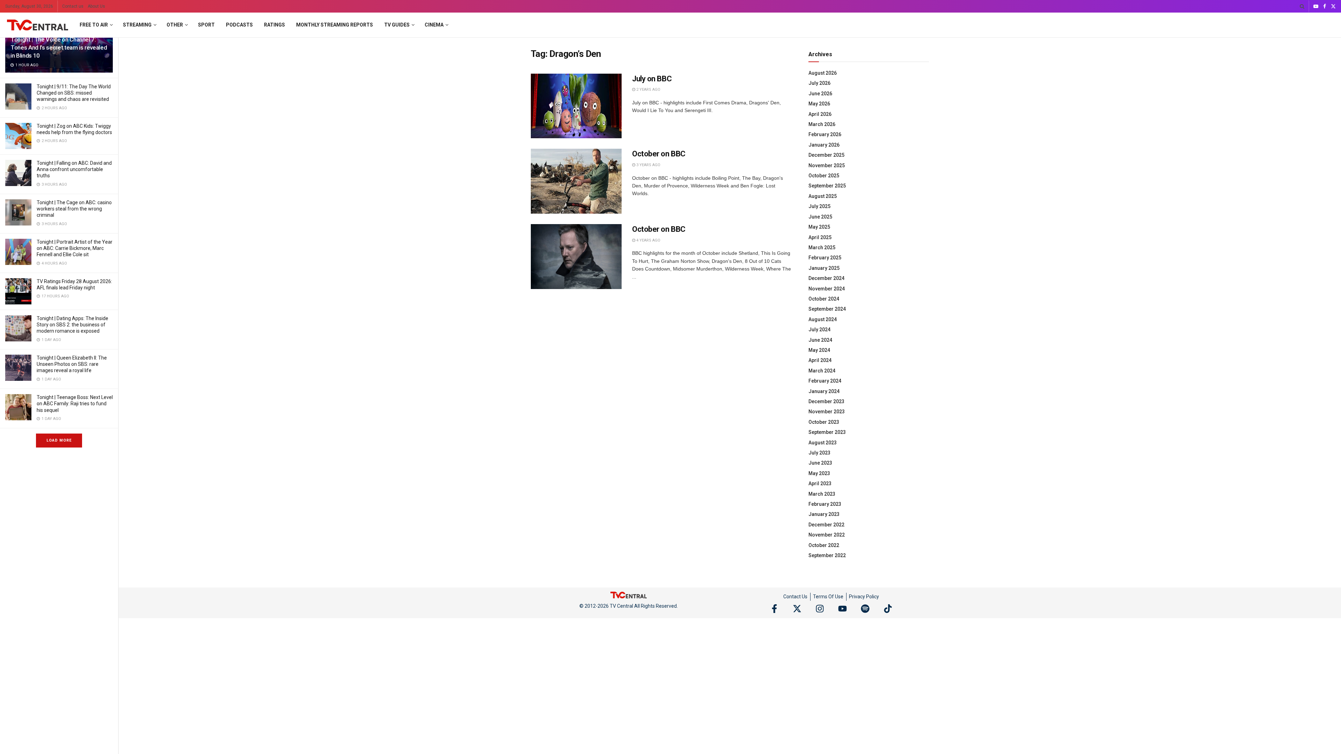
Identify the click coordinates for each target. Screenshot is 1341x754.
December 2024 (826, 278)
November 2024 (826, 288)
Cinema (434, 25)
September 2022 (827, 555)
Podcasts (239, 25)
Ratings (274, 25)
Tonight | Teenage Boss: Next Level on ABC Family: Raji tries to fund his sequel (75, 403)
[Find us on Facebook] (1324, 6)
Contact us (72, 6)
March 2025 (821, 247)
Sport (206, 25)
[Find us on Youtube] (1315, 6)
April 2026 (819, 114)
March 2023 (821, 494)
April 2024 (819, 360)
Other (175, 25)
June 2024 (820, 340)
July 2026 (819, 83)
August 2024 (822, 319)
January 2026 (824, 145)
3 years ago (647, 165)
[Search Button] (1302, 6)
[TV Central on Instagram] (819, 608)
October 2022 (823, 545)
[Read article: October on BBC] (576, 181)
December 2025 (826, 155)
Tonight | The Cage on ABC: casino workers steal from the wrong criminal (74, 209)
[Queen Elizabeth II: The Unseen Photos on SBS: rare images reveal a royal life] (18, 368)
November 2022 (826, 535)
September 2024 (827, 309)
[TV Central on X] (797, 608)
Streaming (137, 25)
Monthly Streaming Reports (334, 25)
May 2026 (819, 103)
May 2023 (819, 473)
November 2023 (826, 411)
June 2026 (820, 93)
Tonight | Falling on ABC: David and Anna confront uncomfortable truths (74, 169)
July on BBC (652, 78)
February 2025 (824, 257)
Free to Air (94, 25)
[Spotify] (865, 608)
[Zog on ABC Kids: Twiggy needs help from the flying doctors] (18, 136)
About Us (96, 6)
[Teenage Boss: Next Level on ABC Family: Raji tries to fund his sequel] (18, 407)
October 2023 (823, 422)
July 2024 (819, 329)
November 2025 (826, 165)
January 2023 (824, 514)
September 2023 (827, 432)
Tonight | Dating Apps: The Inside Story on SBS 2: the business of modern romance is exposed (72, 325)
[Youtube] (842, 608)
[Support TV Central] (628, 595)
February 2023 (824, 504)
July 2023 (819, 453)
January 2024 (824, 391)
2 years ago (647, 89)
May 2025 (819, 227)
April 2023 (819, 483)
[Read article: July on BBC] (576, 106)
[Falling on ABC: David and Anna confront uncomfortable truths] (18, 173)
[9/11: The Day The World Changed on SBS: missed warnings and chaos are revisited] (18, 96)
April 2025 (819, 237)
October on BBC (659, 153)
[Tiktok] (888, 608)
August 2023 (822, 442)
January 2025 (824, 268)
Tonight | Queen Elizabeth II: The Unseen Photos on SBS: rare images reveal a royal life (72, 364)
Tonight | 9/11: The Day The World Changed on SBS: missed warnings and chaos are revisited (74, 93)
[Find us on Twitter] (1333, 6)
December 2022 (826, 524)
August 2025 (822, 196)
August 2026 (822, 73)
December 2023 (826, 401)
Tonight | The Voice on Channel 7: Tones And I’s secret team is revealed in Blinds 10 (58, 47)
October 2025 (823, 175)
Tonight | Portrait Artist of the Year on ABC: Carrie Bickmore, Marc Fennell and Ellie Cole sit (74, 248)
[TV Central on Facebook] (774, 608)
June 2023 (820, 463)
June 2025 (820, 217)
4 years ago (647, 240)
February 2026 (824, 134)
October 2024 (823, 299)
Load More (59, 440)
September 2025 (827, 185)
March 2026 (821, 124)
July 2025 (819, 206)
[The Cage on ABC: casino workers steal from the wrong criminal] (18, 212)
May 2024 (819, 350)
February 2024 (824, 381)
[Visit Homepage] (37, 25)
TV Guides (397, 25)
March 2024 (821, 371)
